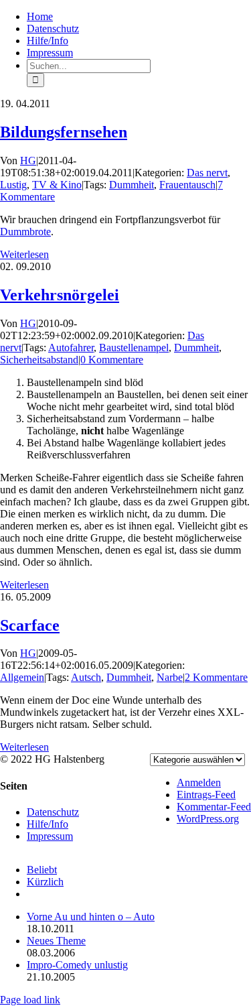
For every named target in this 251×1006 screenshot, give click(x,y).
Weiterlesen (24, 254)
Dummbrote (25, 231)
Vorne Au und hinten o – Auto (91, 916)
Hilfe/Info (47, 824)
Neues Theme (56, 940)
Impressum (50, 836)
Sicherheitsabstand (39, 359)
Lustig (13, 184)
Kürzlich (45, 881)
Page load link (30, 999)
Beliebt (42, 869)
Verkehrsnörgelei (59, 295)
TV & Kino (57, 184)
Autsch (86, 677)
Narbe (170, 677)
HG (28, 160)
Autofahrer (71, 347)
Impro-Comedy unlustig (77, 964)
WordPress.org (208, 818)
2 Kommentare (216, 677)
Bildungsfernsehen (63, 132)
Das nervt (207, 172)
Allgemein (22, 677)
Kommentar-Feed (214, 806)
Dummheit (131, 184)
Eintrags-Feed (206, 794)
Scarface (30, 625)
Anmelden (199, 782)
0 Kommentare (111, 359)
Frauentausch (187, 184)
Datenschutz (53, 812)
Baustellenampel (134, 347)
